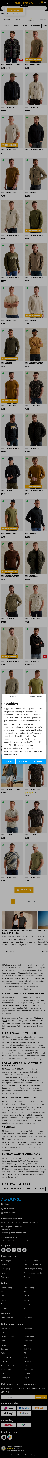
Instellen (8, 761)
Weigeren (23, 761)
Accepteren (38, 761)
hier (15, 745)
